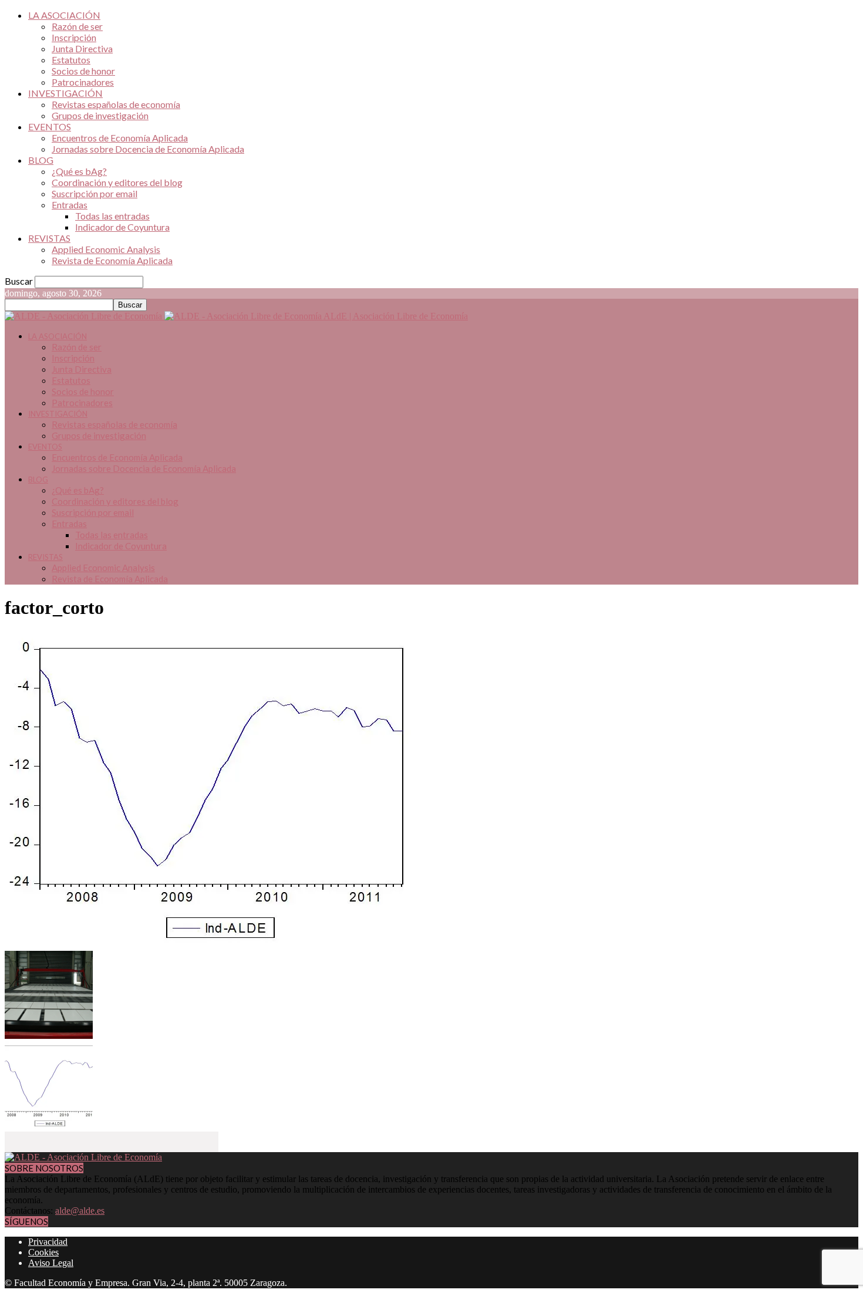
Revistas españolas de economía (116, 104)
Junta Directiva (82, 48)
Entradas (69, 204)
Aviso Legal (50, 1263)
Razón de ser (77, 26)
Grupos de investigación (100, 115)
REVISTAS (49, 238)
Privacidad (48, 1242)
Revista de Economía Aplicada (112, 260)
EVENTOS (49, 126)
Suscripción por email (94, 193)
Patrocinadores (83, 81)
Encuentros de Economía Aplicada (120, 137)
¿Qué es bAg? (79, 171)
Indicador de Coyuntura (122, 226)
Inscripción (74, 37)
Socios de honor (83, 70)
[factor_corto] (216, 945)
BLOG (40, 160)
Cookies (43, 1252)
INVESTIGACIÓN (65, 93)
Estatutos (71, 59)
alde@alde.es (79, 1211)
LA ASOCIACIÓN (64, 15)
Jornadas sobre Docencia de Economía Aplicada (148, 148)
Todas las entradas (112, 215)
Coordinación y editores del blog (117, 182)
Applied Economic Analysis (106, 249)
